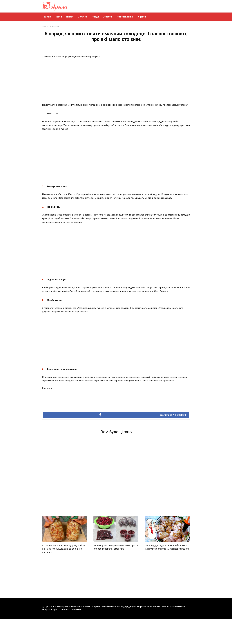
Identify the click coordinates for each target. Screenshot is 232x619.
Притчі (58, 16)
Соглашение (75, 609)
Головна (47, 16)
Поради (95, 16)
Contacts (64, 609)
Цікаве (70, 16)
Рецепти (141, 16)
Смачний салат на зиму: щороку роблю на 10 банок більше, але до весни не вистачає (63, 548)
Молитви (82, 16)
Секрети (107, 16)
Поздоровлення (124, 16)
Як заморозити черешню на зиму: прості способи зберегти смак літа (115, 547)
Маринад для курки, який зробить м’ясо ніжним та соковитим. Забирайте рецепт (167, 547)
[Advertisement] (116, 81)
